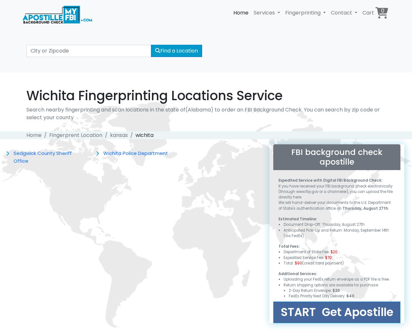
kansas (119, 135)
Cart (373, 11)
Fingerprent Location (75, 135)
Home (240, 12)
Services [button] (265, 12)
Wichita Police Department (135, 153)
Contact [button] (342, 12)
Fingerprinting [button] (303, 12)
